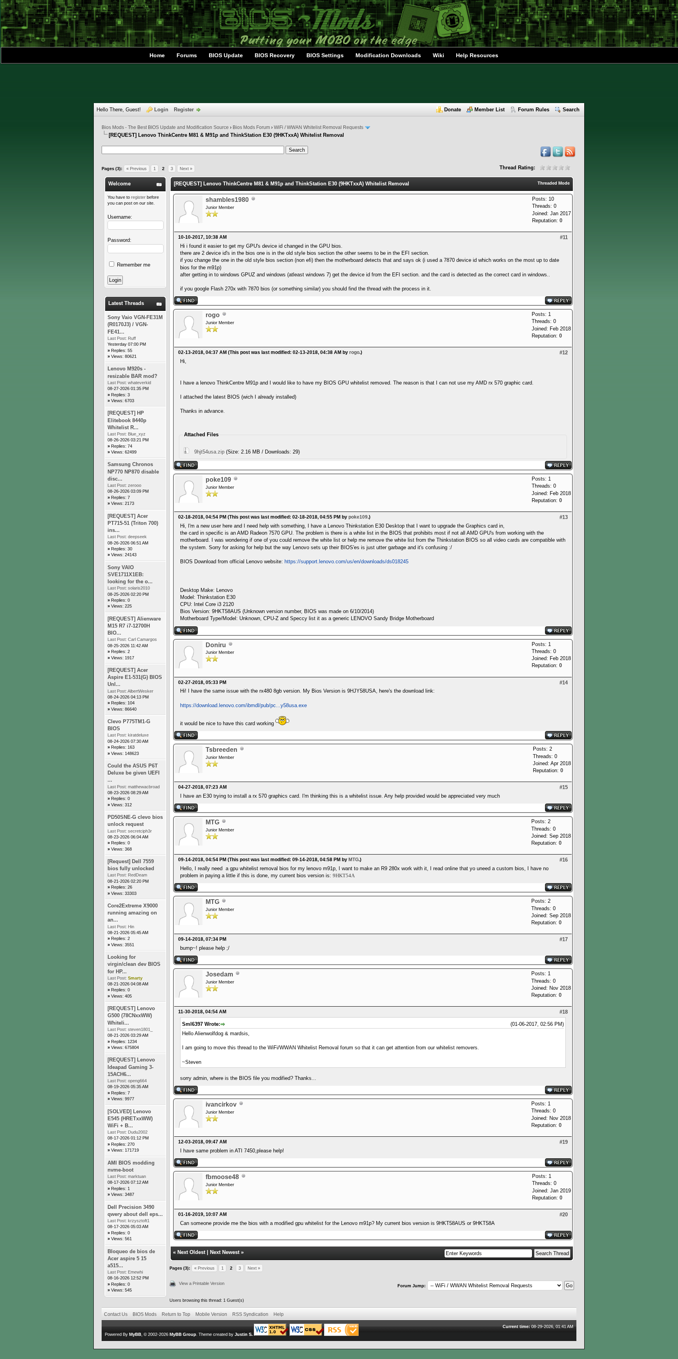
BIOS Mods (145, 1314)
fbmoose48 (222, 1177)
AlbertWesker (140, 691)
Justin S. (244, 1334)
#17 (564, 939)
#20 (564, 1214)
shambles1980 (227, 199)
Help (278, 1314)
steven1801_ (140, 1029)
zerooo (134, 485)
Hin (131, 926)
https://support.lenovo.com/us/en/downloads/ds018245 (346, 561)
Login (161, 109)
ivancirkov (221, 1104)
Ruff (132, 338)
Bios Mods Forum (251, 127)
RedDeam (137, 875)
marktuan (137, 1176)
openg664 (137, 1080)
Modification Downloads (388, 55)
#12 (564, 353)
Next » (186, 168)
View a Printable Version (201, 1283)
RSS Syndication (250, 1314)
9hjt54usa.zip (209, 452)
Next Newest (224, 1252)
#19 (564, 1142)
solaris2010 (139, 588)
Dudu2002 (138, 1132)
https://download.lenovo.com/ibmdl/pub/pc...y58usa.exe (243, 705)
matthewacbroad (144, 786)
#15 (564, 787)
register (138, 197)
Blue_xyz (137, 434)
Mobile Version (211, 1314)
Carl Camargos (142, 639)
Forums (187, 55)
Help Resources (477, 55)
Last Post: (117, 338)
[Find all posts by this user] (186, 303)
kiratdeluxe (138, 735)
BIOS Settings (325, 55)
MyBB (135, 1334)
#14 (564, 683)
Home (157, 55)
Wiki (438, 55)
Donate (452, 109)
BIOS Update (226, 55)
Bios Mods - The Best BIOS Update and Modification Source (165, 127)
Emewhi (135, 1272)
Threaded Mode (554, 183)
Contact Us (116, 1314)
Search (571, 109)
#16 (564, 860)
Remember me (132, 265)
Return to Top (176, 1314)
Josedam (219, 974)
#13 (564, 517)
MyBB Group (183, 1334)
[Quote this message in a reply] (558, 303)
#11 (564, 237)
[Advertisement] (339, 83)
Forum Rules (533, 109)
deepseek (137, 536)
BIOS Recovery (275, 55)
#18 (564, 1012)
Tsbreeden (221, 749)
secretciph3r (140, 831)
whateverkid (139, 382)
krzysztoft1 (138, 1220)
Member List (489, 109)
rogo (213, 315)
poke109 (218, 479)
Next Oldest (191, 1252)
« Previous (136, 168)
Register (184, 109)
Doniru (216, 645)
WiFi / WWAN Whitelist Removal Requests (318, 127)
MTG (212, 822)
